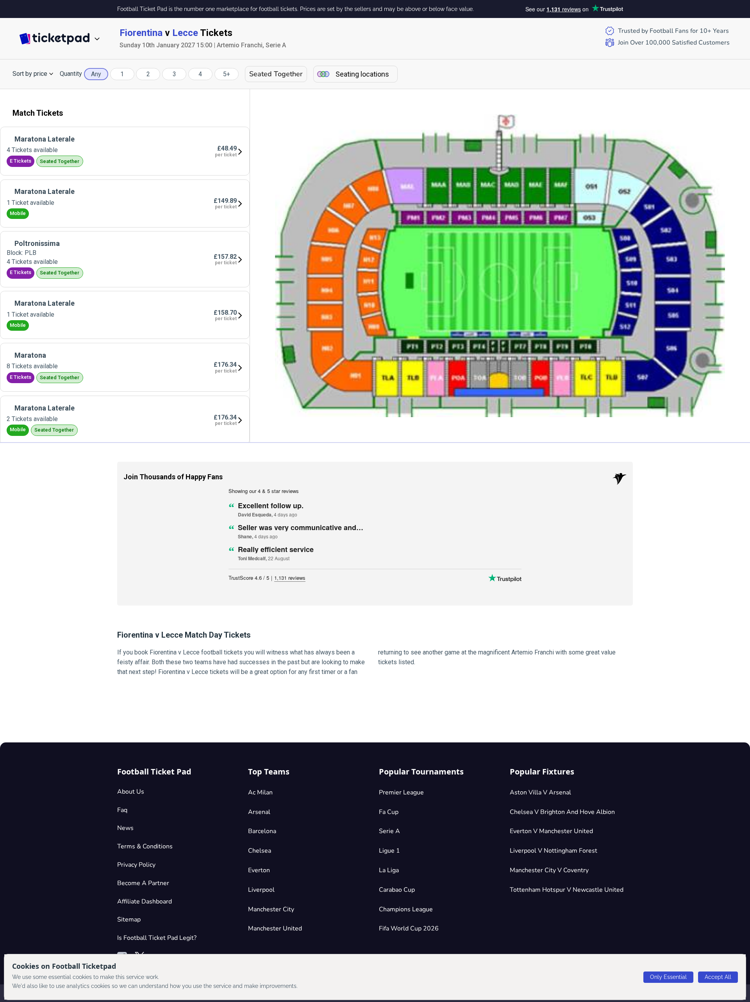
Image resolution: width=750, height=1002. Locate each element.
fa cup (388, 812)
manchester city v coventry (549, 870)
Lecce (185, 32)
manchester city (271, 909)
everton (259, 870)
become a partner (143, 883)
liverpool (261, 889)
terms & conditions (145, 846)
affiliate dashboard (144, 901)
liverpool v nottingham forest (553, 850)
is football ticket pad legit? (156, 938)
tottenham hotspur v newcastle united (566, 889)
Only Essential (668, 977)
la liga (389, 870)
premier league (401, 792)
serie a (389, 831)
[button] (33, 73)
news (125, 828)
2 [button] (148, 74)
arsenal (259, 812)
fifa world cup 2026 (409, 928)
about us (130, 791)
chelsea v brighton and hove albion (562, 812)
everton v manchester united (551, 831)
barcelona (262, 831)
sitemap (129, 919)
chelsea (259, 850)
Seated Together (276, 74)
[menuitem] (125, 151)
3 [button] (174, 74)
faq (122, 810)
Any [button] (96, 74)
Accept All (718, 977)
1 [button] (122, 74)
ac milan (260, 792)
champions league (406, 909)
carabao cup (397, 889)
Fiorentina (141, 32)
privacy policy (136, 864)
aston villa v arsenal (540, 792)
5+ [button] (226, 74)
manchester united (275, 928)
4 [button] (200, 74)
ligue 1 (389, 850)
